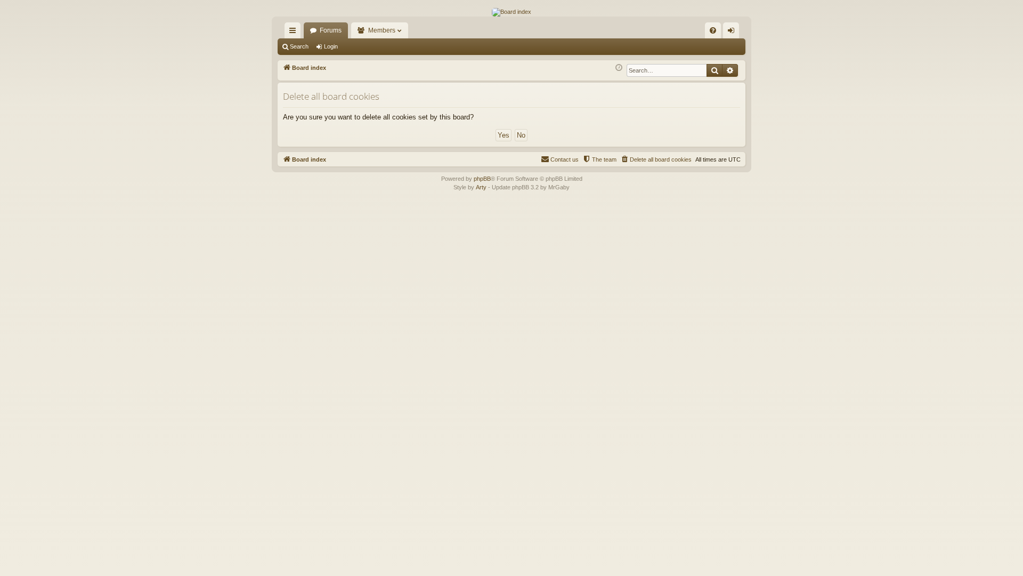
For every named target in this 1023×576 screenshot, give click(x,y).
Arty (481, 187)
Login (331, 46)
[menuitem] (713, 30)
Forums (331, 30)
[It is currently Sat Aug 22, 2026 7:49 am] (618, 68)
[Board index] (511, 12)
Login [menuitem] (733, 32)
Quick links (295, 32)
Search (299, 46)
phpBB (482, 178)
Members (381, 30)
